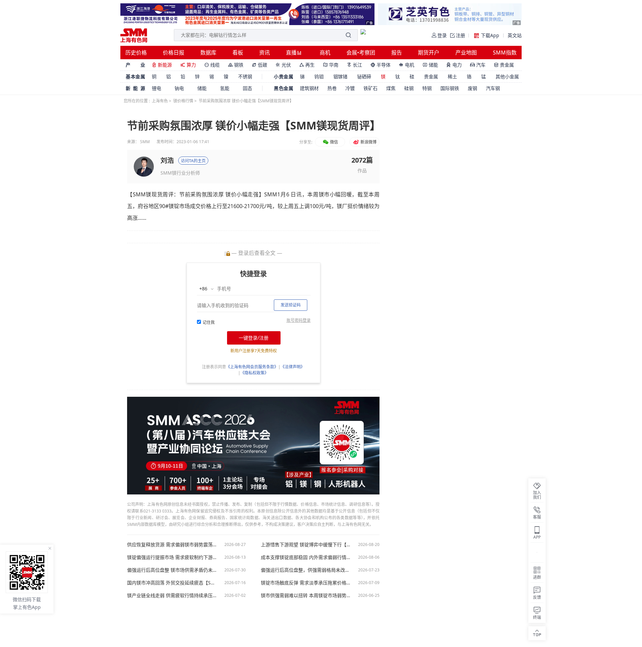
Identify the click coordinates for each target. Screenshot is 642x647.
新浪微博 (368, 142)
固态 (247, 88)
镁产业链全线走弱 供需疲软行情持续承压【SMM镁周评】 (172, 595)
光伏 (283, 65)
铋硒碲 (364, 76)
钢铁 (235, 65)
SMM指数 (505, 52)
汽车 (478, 65)
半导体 (380, 65)
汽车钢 (493, 88)
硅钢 (409, 88)
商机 (325, 52)
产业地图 (466, 52)
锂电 (156, 88)
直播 (292, 52)
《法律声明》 (293, 367)
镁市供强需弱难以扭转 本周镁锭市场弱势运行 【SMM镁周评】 (306, 595)
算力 (188, 65)
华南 (330, 65)
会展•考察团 (360, 52)
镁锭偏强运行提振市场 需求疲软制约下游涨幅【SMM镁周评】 (172, 557)
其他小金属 (507, 76)
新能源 (162, 65)
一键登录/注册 (254, 338)
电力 (454, 65)
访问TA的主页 (193, 161)
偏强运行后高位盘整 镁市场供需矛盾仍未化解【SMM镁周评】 (172, 570)
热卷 (332, 88)
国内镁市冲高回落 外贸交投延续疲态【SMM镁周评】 (172, 583)
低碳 (259, 65)
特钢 (427, 88)
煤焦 (391, 88)
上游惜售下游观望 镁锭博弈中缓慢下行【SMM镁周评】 (306, 545)
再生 (307, 65)
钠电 (179, 88)
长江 (354, 65)
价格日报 (173, 52)
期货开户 (428, 52)
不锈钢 (245, 76)
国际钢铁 (449, 88)
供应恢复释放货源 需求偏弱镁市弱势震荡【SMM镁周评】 (172, 545)
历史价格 (136, 52)
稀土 (452, 76)
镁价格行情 (183, 101)
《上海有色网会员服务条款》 (252, 367)
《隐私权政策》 (254, 373)
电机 (406, 65)
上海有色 (160, 101)
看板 (237, 52)
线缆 (212, 65)
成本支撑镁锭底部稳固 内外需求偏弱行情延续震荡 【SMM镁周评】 (306, 557)
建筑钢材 (309, 88)
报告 (396, 52)
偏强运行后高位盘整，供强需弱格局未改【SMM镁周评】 (306, 570)
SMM (145, 142)
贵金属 (504, 65)
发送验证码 (291, 305)
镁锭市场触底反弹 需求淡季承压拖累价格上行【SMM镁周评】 (306, 583)
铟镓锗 (340, 76)
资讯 (264, 52)
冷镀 (350, 88)
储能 (430, 65)
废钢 (472, 88)
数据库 (208, 52)
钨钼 (319, 76)
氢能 (224, 88)
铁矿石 (370, 88)
